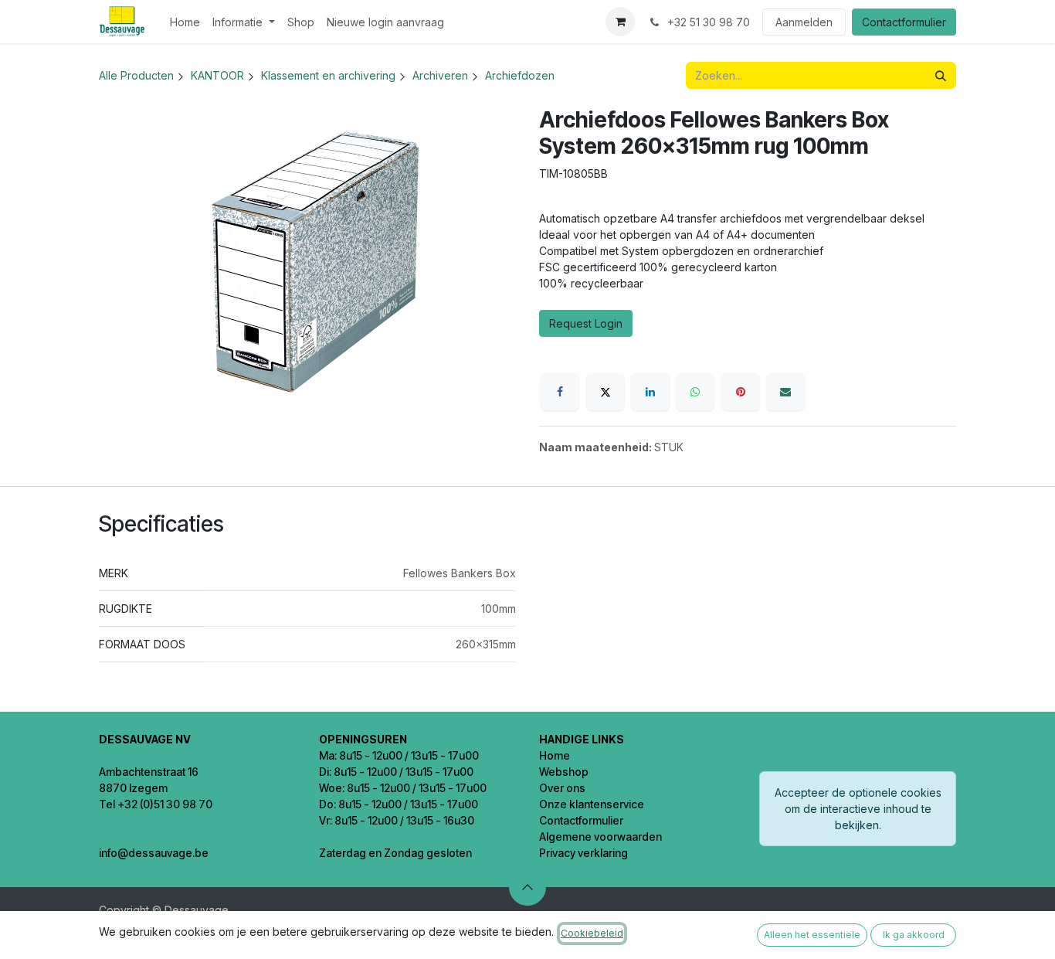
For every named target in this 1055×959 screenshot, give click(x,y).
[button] (527, 887)
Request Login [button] (585, 323)
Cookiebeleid (592, 933)
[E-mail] (785, 391)
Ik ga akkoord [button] (914, 934)
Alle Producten (136, 75)
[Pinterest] (740, 391)
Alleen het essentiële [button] (812, 934)
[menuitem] (185, 22)
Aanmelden (804, 22)
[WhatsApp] (695, 391)
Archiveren (440, 75)
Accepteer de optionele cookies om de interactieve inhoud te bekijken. (858, 808)
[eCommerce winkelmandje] (620, 21)
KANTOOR (217, 75)
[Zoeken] (940, 75)
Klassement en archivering (328, 75)
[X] (605, 391)
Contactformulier (904, 22)
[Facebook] (559, 391)
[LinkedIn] (650, 391)
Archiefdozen (520, 75)
